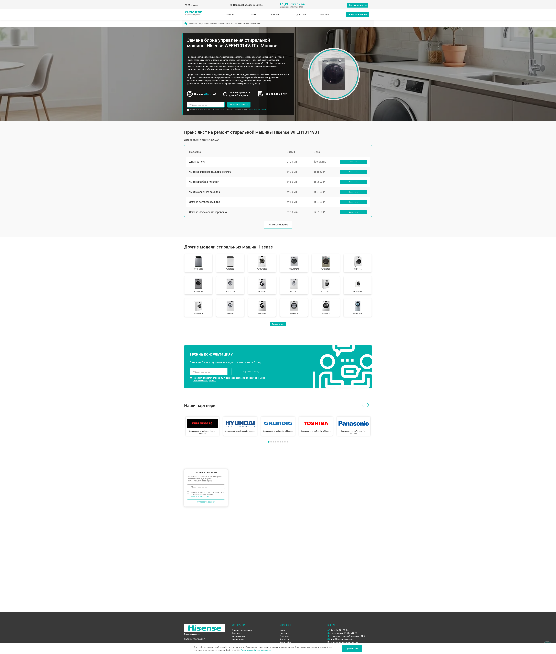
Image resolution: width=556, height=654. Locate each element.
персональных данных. (257, 110)
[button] (363, 405)
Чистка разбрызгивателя (204, 181)
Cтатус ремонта (358, 5)
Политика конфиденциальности (256, 650)
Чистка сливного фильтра (204, 191)
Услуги (229, 15)
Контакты (324, 15)
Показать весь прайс (278, 225)
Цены (253, 15)
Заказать (353, 162)
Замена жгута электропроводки (208, 212)
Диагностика (197, 161)
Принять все (352, 648)
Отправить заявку (239, 104)
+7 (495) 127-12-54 (292, 3)
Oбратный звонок (358, 14)
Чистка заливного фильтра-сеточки (210, 171)
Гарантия (274, 15)
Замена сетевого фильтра (204, 201)
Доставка (301, 15)
